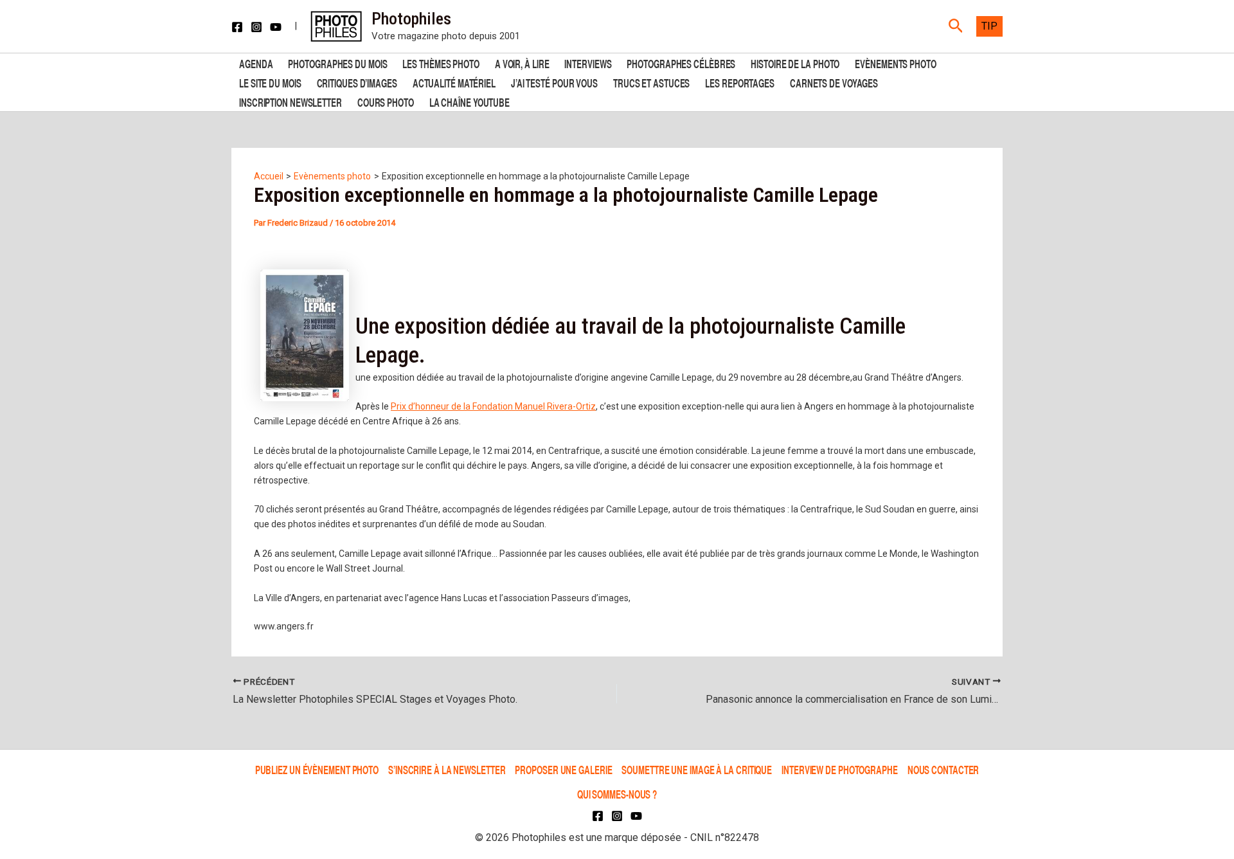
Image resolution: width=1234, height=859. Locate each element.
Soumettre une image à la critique (696, 769)
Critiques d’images (357, 82)
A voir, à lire (522, 62)
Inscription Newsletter (290, 101)
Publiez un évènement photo (317, 769)
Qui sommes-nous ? (617, 793)
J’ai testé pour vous (554, 82)
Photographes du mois (337, 62)
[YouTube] (276, 27)
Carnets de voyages (834, 82)
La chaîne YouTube (469, 101)
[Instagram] (256, 27)
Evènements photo (895, 62)
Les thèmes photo (440, 62)
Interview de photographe (840, 769)
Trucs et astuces (651, 82)
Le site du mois (270, 82)
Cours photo (385, 101)
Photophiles (411, 18)
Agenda (256, 62)
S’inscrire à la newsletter (446, 769)
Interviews (587, 62)
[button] (956, 26)
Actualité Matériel (454, 82)
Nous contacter (943, 769)
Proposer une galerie (563, 769)
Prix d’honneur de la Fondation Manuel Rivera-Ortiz (493, 406)
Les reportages (739, 82)
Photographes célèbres (681, 62)
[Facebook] (237, 27)
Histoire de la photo (795, 62)
